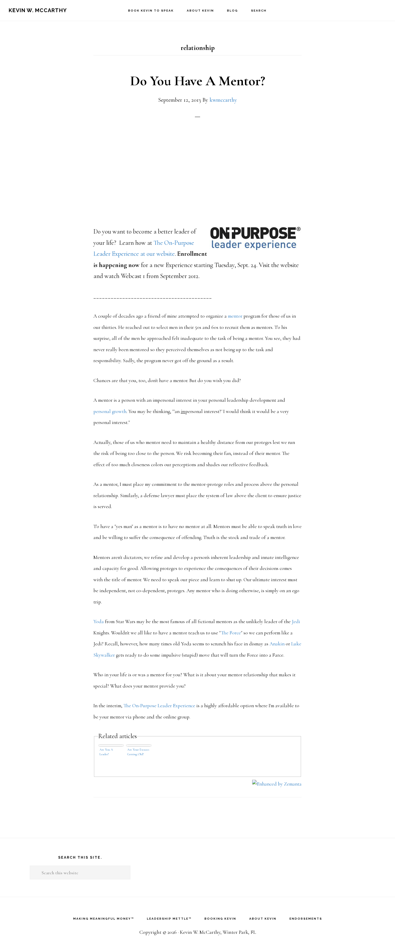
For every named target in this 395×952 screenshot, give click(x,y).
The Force (231, 633)
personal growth (109, 411)
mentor (235, 316)
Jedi (296, 621)
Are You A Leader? (106, 752)
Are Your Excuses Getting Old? (138, 752)
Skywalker (104, 655)
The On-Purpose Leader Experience (159, 706)
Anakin (277, 644)
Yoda (98, 621)
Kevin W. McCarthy (38, 10)
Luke (296, 644)
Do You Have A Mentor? (197, 81)
